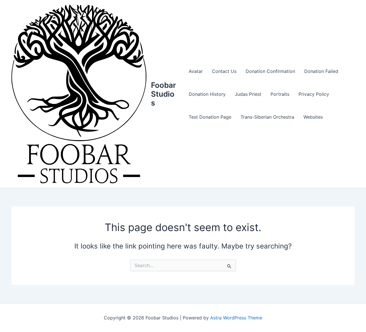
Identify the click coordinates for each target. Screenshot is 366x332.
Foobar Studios (163, 94)
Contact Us (224, 71)
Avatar (196, 71)
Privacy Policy (314, 94)
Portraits (279, 94)
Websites (313, 117)
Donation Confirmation (270, 71)
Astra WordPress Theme (236, 318)
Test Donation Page (210, 117)
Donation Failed (321, 71)
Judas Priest (248, 94)
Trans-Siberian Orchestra (267, 117)
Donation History (207, 94)
